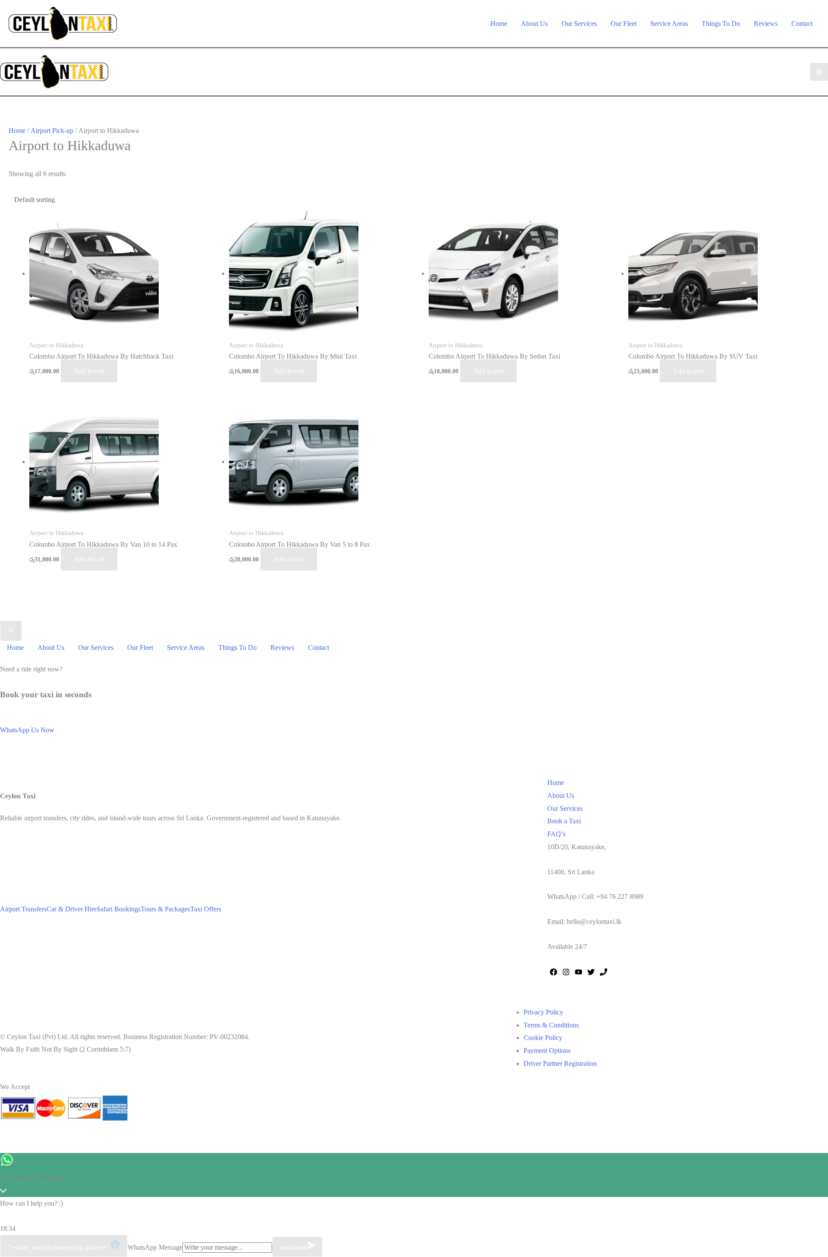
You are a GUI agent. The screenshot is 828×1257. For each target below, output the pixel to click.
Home (498, 23)
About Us (534, 23)
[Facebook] (553, 972)
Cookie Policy (543, 1037)
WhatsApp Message (155, 1247)
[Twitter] (591, 972)
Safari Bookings (119, 909)
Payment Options (547, 1050)
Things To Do (721, 23)
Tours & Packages (165, 909)
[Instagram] (566, 972)
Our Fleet (624, 23)
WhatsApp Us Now (27, 730)
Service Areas (669, 23)
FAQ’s (556, 834)
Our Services (579, 23)
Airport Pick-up (52, 130)
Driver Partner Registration (560, 1063)
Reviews (766, 23)
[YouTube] (578, 972)
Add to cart (89, 371)
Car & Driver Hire (72, 909)
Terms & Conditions (551, 1025)
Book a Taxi (564, 821)
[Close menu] (11, 631)
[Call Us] (603, 972)
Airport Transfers (23, 909)
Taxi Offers (205, 909)
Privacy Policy (543, 1012)
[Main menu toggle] (819, 72)
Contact (801, 23)
